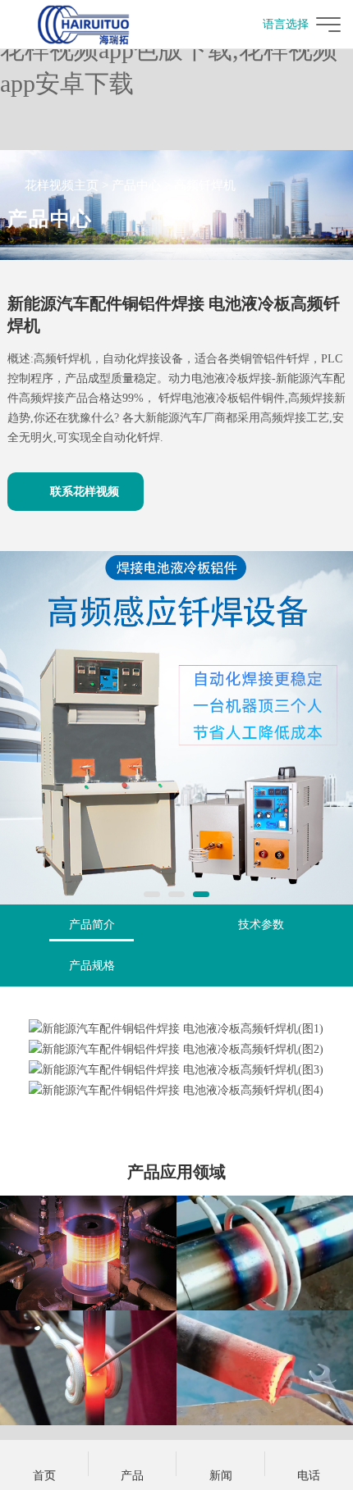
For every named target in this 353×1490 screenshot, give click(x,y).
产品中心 (136, 185)
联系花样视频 (84, 491)
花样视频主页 (62, 185)
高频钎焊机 (205, 185)
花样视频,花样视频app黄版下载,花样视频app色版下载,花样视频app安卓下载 (172, 49)
